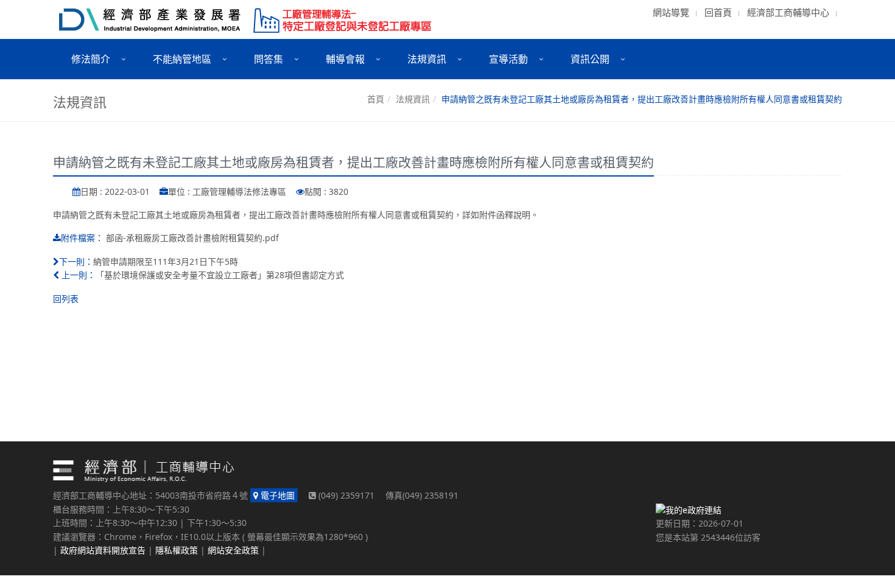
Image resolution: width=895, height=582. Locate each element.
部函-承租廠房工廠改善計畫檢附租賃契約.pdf (192, 238)
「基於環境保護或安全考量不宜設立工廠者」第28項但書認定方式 (220, 275)
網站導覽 (671, 12)
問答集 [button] (268, 59)
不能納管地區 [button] (182, 59)
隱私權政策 (176, 550)
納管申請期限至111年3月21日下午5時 (165, 261)
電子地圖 (276, 495)
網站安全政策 (233, 550)
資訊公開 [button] (589, 59)
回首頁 (718, 12)
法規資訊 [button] (426, 59)
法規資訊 (413, 99)
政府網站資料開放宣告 (103, 550)
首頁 (375, 99)
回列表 (66, 298)
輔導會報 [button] (345, 59)
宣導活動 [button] (508, 59)
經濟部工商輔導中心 (788, 12)
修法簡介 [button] (90, 59)
